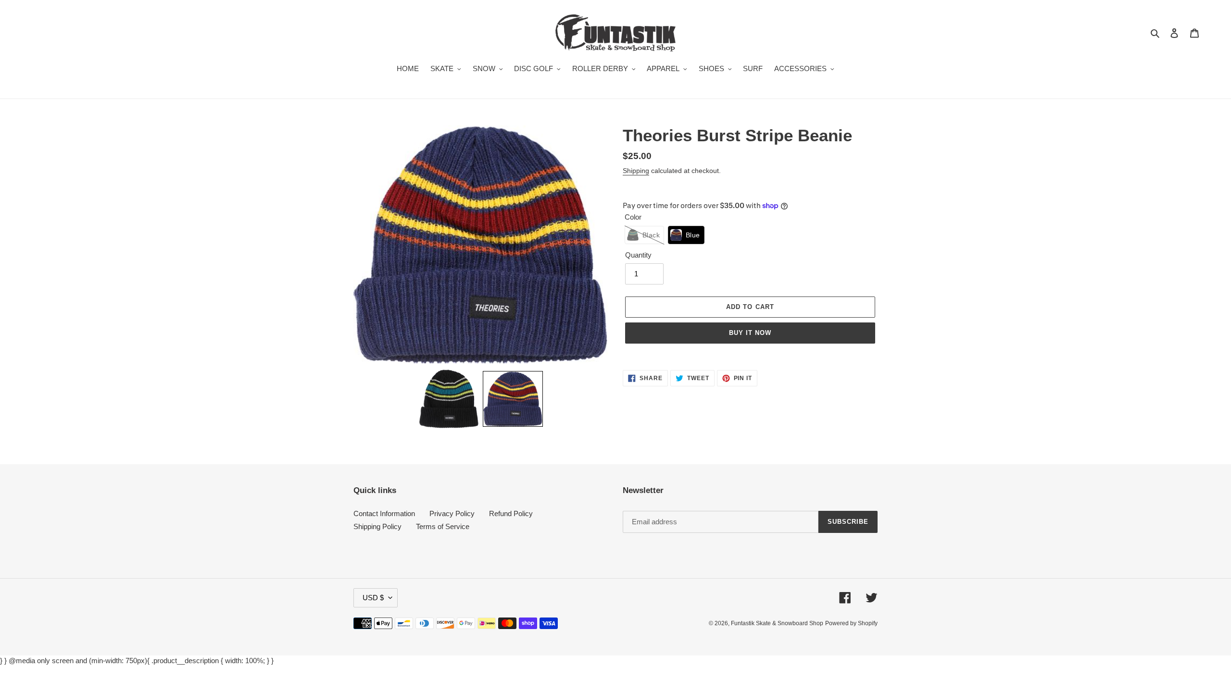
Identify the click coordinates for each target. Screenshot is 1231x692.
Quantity (638, 255)
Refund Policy (511, 513)
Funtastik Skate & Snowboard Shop (777, 623)
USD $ (373, 597)
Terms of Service (442, 526)
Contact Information (384, 513)
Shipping (636, 170)
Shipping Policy (377, 526)
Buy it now (750, 332)
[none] (449, 399)
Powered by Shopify (851, 623)
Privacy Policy (452, 513)
